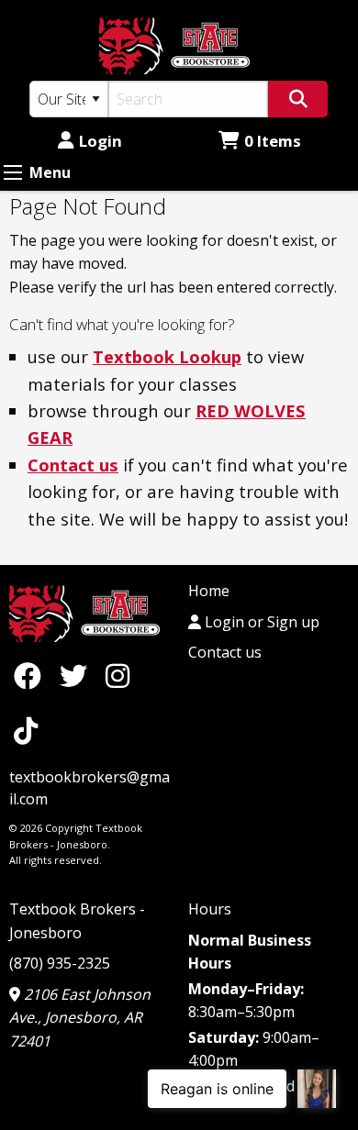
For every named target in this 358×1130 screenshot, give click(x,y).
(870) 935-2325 (59, 963)
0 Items (272, 140)
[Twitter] (78, 675)
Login (100, 140)
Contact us (73, 464)
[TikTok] (26, 730)
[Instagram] (117, 675)
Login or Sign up (260, 622)
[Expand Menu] (13, 172)
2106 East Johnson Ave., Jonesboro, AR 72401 (80, 1017)
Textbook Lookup (167, 356)
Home (208, 591)
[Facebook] (32, 675)
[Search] (298, 99)
